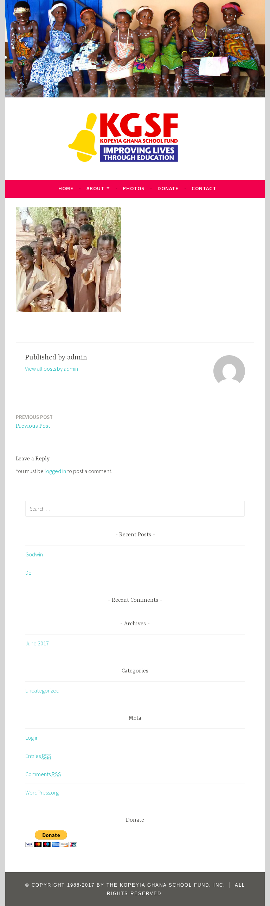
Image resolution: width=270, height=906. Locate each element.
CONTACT (204, 188)
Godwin (34, 554)
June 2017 (37, 643)
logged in (55, 470)
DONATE (168, 188)
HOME (65, 188)
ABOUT (95, 188)
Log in (32, 737)
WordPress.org (42, 792)
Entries (38, 755)
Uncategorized (42, 690)
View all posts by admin (51, 368)
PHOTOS (133, 188)
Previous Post (34, 421)
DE (28, 572)
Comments (43, 774)
